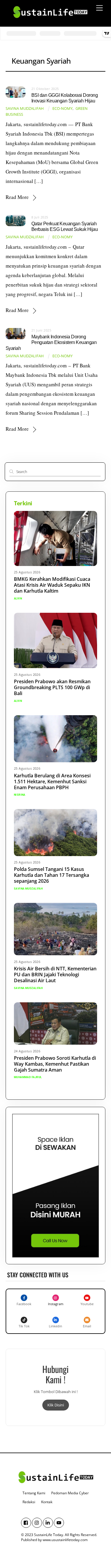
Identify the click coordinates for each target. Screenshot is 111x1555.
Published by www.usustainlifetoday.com (54, 1539)
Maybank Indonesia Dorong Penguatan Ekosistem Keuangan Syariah (51, 342)
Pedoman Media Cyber (70, 1492)
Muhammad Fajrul (28, 1077)
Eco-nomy (62, 108)
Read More (17, 197)
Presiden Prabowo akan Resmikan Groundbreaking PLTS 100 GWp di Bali (52, 687)
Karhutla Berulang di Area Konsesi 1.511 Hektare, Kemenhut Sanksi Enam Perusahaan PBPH (52, 781)
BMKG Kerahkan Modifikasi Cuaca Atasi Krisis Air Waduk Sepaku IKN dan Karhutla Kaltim (52, 585)
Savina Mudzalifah (25, 108)
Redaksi (28, 1501)
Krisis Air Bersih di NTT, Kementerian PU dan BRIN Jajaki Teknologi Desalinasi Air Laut (55, 974)
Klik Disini (55, 1405)
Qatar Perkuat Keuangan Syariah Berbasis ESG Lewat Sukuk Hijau (64, 226)
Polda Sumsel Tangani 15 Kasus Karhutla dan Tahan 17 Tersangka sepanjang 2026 (51, 875)
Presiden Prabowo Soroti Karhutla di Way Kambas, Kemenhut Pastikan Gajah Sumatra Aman (55, 1064)
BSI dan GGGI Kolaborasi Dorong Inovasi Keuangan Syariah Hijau (64, 97)
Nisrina (19, 794)
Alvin (18, 598)
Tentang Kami (33, 1492)
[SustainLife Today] (50, 20)
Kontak (46, 1501)
